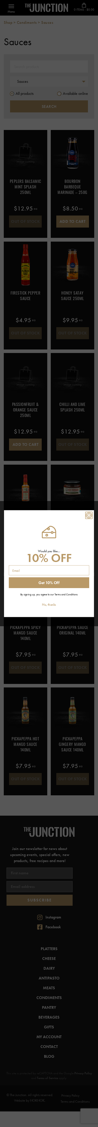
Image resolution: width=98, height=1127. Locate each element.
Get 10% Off (49, 582)
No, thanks (49, 604)
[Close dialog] (88, 515)
